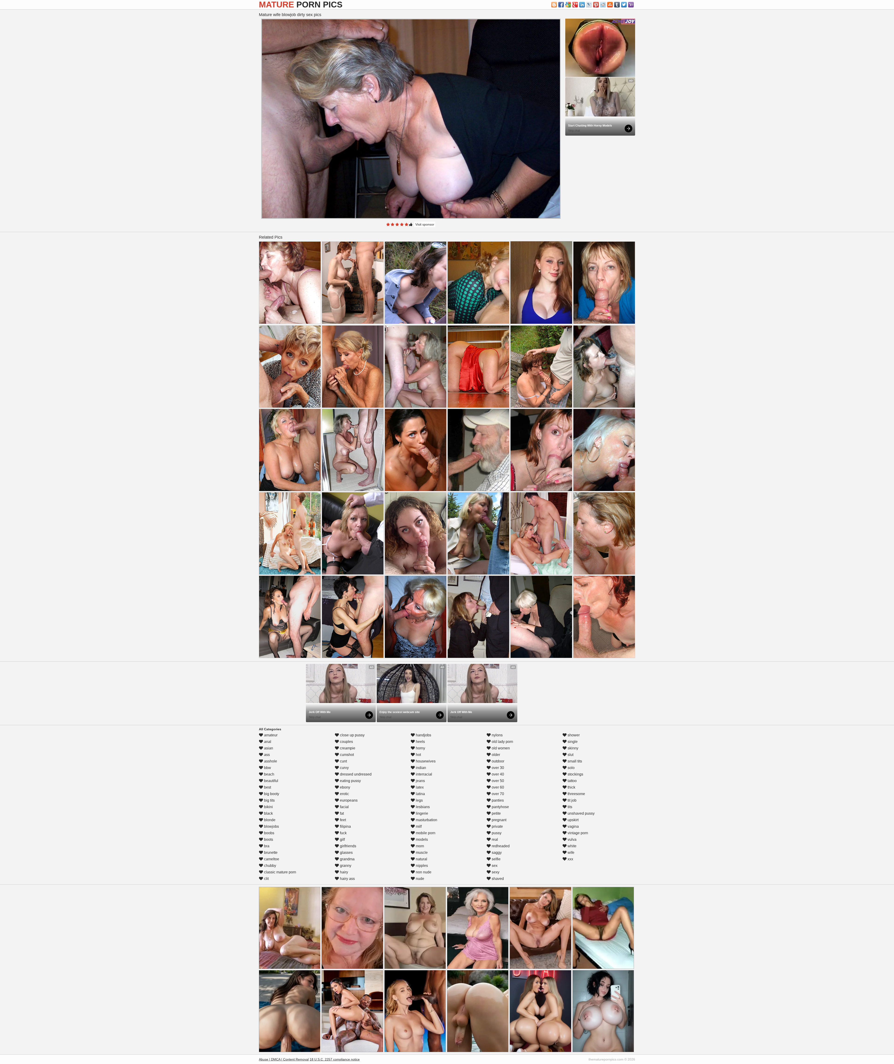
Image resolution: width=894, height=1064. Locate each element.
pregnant (498, 820)
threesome (576, 794)
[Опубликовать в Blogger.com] (554, 4)
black (268, 813)
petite (496, 813)
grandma (347, 859)
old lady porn (502, 742)
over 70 (497, 794)
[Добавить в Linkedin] (582, 4)
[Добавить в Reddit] (603, 4)
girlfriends (347, 846)
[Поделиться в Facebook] (561, 4)
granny (345, 866)
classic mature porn (279, 872)
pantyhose (500, 807)
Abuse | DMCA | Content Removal (284, 1059)
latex (419, 787)
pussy (496, 833)
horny (420, 748)
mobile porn (425, 833)
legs (419, 800)
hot (418, 755)
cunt (343, 761)
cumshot (346, 755)
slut (570, 755)
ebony (344, 787)
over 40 (497, 774)
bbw (267, 768)
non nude (423, 872)
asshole (270, 761)
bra (266, 846)
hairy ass (347, 879)
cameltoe (271, 859)
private (497, 826)
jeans (420, 781)
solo (571, 768)
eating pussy (350, 781)
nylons (497, 735)
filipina (345, 826)
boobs (268, 833)
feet (342, 820)
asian (268, 748)
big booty (271, 794)
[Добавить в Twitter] (624, 4)
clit (266, 879)
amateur (270, 735)
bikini (268, 807)
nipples (421, 866)
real (494, 839)
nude (419, 879)
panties (497, 800)
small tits (574, 761)
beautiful (270, 781)
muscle (421, 853)
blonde (269, 820)
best (267, 787)
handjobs (423, 735)
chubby (269, 866)
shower (573, 735)
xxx (570, 859)
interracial (423, 774)
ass (266, 755)
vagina (573, 826)
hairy (343, 872)
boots (268, 839)
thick (571, 787)
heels (420, 742)
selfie (496, 859)
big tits (269, 800)
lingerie (421, 813)
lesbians (422, 807)
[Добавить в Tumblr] (617, 4)
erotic (344, 794)
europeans (348, 800)
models (421, 839)
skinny (572, 748)
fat (341, 813)
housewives (425, 761)
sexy (495, 872)
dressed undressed (355, 774)
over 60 (497, 787)
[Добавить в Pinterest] (596, 4)
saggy (496, 853)
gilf (342, 839)
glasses (346, 853)
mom (419, 846)
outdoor (497, 761)
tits (569, 807)
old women (500, 748)
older (495, 755)
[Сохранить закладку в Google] (568, 4)
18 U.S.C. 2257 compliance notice (335, 1059)
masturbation (426, 820)
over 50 (497, 781)
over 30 (497, 768)
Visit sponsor (424, 224)
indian (420, 768)
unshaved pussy (581, 813)
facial (344, 807)
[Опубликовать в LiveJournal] (589, 4)
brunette (270, 853)
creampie (347, 748)
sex (494, 866)
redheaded (500, 846)
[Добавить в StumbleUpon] (610, 4)
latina (420, 794)
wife (570, 853)
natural (421, 859)
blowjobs (271, 826)
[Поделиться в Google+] (575, 4)
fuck (343, 833)
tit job (571, 800)
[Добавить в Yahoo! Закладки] (631, 4)
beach (268, 774)
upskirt (573, 820)
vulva (571, 839)
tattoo (572, 781)
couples (346, 742)
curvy (344, 768)
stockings (575, 774)
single (572, 742)
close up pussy (352, 735)
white (571, 846)
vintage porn (577, 833)
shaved (497, 879)
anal (267, 742)
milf (418, 826)
